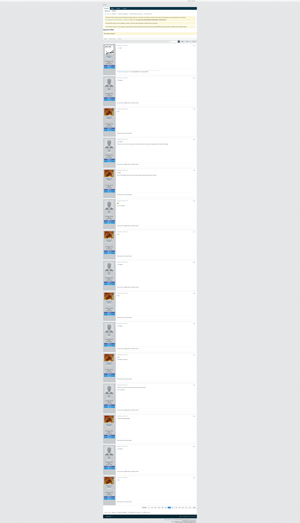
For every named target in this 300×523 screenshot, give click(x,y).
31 (169, 507)
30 (165, 507)
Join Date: (107, 61)
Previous (144, 507)
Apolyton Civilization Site (168, 519)
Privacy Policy (193, 519)
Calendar (114, 10)
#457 (194, 232)
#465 (194, 477)
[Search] (179, 42)
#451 (194, 45)
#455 (194, 170)
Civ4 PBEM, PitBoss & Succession (135, 13)
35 (183, 507)
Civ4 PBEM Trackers (148, 13)
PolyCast (119, 71)
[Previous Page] (189, 41)
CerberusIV (109, 117)
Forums (106, 8)
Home (106, 512)
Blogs (112, 8)
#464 (194, 446)
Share (110, 65)
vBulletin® (189, 520)
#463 (194, 416)
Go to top (192, 516)
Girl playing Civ (125, 71)
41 (186, 507)
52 (189, 507)
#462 (194, 385)
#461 (194, 354)
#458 (194, 262)
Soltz (109, 88)
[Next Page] (190, 41)
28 (159, 507)
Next (194, 507)
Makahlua (109, 56)
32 (172, 507)
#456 (194, 200)
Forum (109, 13)
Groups (124, 8)
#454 (194, 139)
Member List (107, 10)
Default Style (108, 516)
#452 (194, 78)
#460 (194, 323)
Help (180, 516)
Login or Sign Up (191, 1)
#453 (194, 109)
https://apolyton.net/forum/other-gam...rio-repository (117, 19)
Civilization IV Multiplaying (123, 13)
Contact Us (186, 516)
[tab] (105, 39)
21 (152, 507)
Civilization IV (114, 13)
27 (155, 507)
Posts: (107, 63)
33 (176, 507)
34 (179, 507)
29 (162, 507)
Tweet (110, 67)
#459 (194, 293)
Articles (118, 8)
